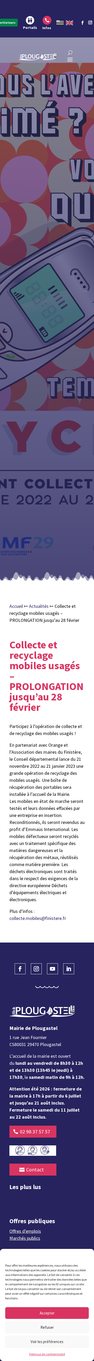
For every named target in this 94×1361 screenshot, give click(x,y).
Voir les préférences (47, 1341)
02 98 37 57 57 (35, 1131)
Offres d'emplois (25, 1231)
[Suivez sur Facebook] (82, 23)
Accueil (16, 606)
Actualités (39, 606)
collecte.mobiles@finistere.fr (37, 918)
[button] (86, 1255)
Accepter (47, 1313)
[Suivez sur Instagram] (90, 22)
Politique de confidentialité (47, 1354)
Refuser (47, 1327)
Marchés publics (24, 1238)
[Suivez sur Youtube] (52, 968)
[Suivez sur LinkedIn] (68, 968)
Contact (35, 1169)
